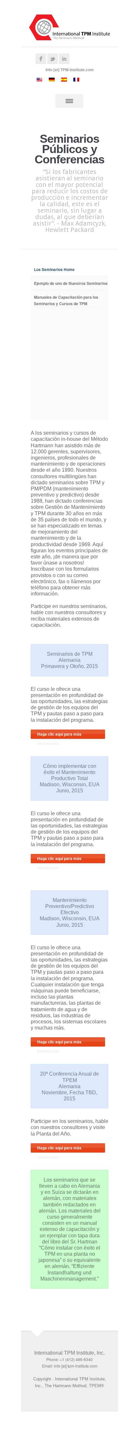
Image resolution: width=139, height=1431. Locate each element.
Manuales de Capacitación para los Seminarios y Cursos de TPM (66, 300)
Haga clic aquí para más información (59, 735)
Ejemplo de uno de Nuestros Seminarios (71, 283)
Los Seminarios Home (54, 269)
